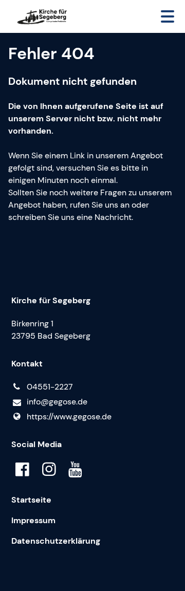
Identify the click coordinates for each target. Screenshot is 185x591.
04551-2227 (50, 386)
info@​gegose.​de (57, 401)
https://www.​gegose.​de (69, 416)
